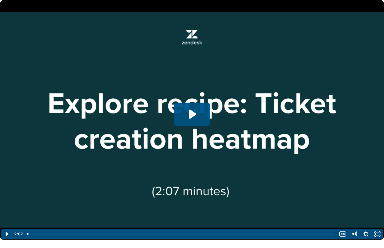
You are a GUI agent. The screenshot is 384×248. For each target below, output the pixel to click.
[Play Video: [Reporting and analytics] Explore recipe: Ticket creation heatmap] (192, 114)
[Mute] (354, 234)
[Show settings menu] (366, 234)
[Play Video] (6, 234)
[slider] (181, 234)
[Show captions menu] (342, 234)
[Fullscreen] (377, 234)
